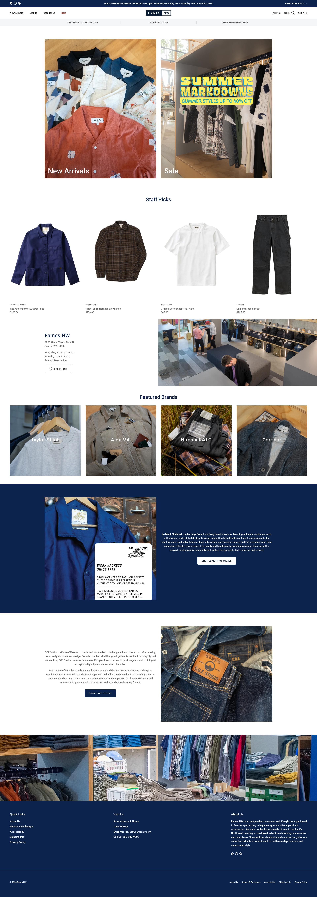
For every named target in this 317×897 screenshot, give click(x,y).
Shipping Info (17, 836)
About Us (15, 821)
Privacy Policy (18, 842)
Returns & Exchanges (21, 826)
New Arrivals (16, 13)
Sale (63, 13)
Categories (49, 13)
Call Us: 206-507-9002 (126, 836)
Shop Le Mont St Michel (217, 561)
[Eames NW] (158, 13)
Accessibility (17, 831)
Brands (33, 13)
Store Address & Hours (126, 821)
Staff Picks (158, 199)
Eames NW (21, 882)
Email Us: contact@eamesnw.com (132, 831)
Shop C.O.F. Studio (100, 693)
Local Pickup (120, 826)
